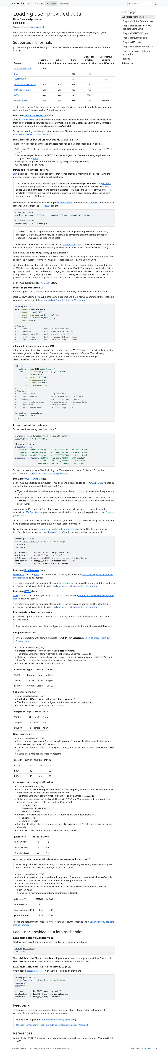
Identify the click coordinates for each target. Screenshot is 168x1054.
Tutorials (50, 3)
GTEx (16, 95)
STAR (16, 73)
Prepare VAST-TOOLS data (135, 33)
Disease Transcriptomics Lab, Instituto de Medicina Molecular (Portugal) (52, 1024)
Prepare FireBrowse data (135, 37)
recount (106, 183)
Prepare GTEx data (132, 42)
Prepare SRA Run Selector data (138, 21)
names (17, 544)
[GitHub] (155, 3)
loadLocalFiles (30, 541)
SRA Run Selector (22, 68)
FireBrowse (31, 570)
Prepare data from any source (138, 46)
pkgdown (148, 1048)
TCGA (36, 574)
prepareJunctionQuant (25, 458)
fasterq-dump (65, 202)
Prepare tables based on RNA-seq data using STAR (137, 27)
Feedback (126, 58)
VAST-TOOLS (20, 79)
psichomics (18, 3)
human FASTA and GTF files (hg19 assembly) (65, 300)
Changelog (64, 3)
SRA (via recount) (22, 89)
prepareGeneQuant (23, 447)
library (18, 444)
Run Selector (68, 244)
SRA (15, 173)
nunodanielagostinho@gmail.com (58, 1019)
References (127, 63)
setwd (17, 439)
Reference (39, 3)
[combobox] (140, 3)
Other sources (21, 100)
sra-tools (93, 202)
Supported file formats (133, 16)
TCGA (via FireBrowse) (25, 84)
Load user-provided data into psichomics (33, 134)
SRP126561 (45, 205)
